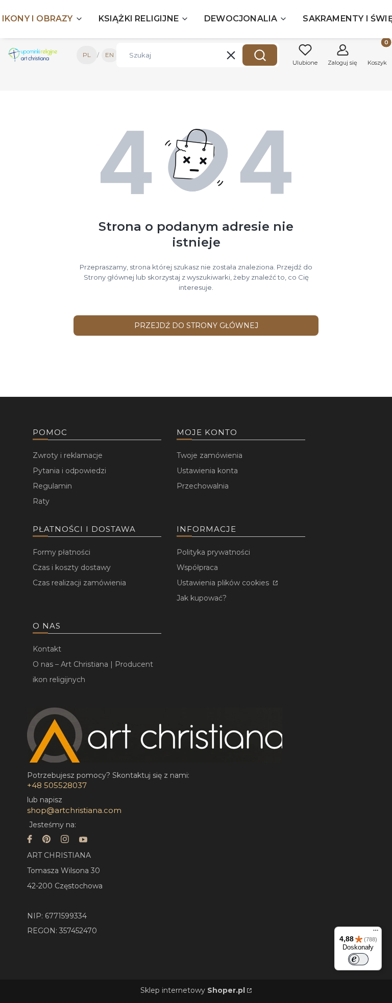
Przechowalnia (203, 486)
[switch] (358, 959)
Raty (41, 501)
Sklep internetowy (192, 990)
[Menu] (376, 933)
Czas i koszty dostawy (72, 567)
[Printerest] (46, 840)
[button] (259, 55)
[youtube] (83, 840)
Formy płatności (61, 552)
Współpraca (197, 567)
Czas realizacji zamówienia (79, 582)
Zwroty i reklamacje (68, 455)
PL (87, 55)
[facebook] (29, 840)
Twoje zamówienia (209, 455)
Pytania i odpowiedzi (69, 470)
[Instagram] (65, 840)
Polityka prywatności (213, 552)
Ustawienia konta (207, 470)
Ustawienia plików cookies (224, 582)
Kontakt (47, 649)
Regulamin (52, 486)
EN (109, 55)
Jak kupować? (202, 598)
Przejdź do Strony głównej (196, 325)
